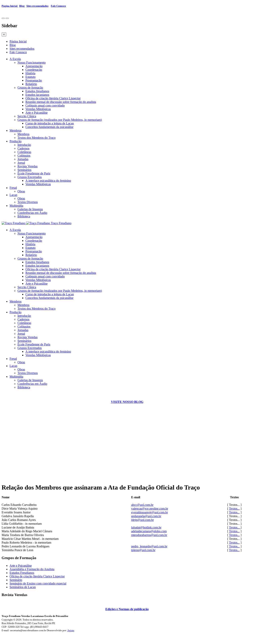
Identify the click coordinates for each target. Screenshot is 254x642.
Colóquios (23, 155)
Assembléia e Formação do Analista (32, 569)
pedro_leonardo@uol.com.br (149, 546)
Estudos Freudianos (22, 572)
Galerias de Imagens (30, 209)
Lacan (13, 195)
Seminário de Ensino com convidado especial (38, 583)
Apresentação (33, 66)
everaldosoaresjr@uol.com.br (149, 512)
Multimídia (16, 205)
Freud (13, 187)
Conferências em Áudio (32, 212)
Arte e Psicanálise (36, 112)
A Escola (15, 59)
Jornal (21, 162)
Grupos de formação (30, 87)
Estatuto (30, 77)
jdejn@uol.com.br (142, 520)
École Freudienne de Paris (33, 173)
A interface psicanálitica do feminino (48, 180)
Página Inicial (10, 5)
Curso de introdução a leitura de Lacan (49, 123)
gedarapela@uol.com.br (146, 516)
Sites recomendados (37, 5)
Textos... (234, 508)
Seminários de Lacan (23, 587)
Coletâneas (24, 152)
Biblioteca (23, 216)
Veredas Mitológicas (38, 109)
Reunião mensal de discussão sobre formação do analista (60, 102)
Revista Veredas (27, 166)
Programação (33, 80)
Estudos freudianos (37, 91)
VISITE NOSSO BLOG (127, 401)
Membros (15, 130)
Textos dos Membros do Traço (36, 137)
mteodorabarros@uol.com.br (149, 535)
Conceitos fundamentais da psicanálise (49, 127)
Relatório (31, 84)
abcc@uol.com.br (142, 504)
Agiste (70, 630)
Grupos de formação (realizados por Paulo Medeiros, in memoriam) (59, 119)
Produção (15, 141)
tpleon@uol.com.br (143, 550)
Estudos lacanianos (37, 94)
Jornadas (22, 159)
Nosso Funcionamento (31, 62)
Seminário (16, 580)
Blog (22, 5)
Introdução (24, 144)
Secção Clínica (26, 116)
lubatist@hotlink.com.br (146, 527)
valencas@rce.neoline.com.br (149, 508)
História (30, 73)
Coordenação (33, 69)
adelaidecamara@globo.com (149, 531)
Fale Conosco (58, 5)
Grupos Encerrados (29, 177)
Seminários (24, 170)
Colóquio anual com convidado (45, 105)
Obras (21, 191)
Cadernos (23, 148)
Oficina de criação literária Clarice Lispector (53, 98)
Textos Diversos (27, 202)
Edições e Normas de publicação (127, 609)
